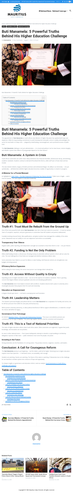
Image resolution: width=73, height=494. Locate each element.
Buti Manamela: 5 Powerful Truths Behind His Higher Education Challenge (25, 100)
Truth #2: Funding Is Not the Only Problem (20, 108)
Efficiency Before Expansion (19, 110)
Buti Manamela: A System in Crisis (18, 102)
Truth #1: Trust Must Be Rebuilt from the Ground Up (22, 105)
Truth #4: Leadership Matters (17, 115)
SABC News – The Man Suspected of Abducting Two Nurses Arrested (31, 176)
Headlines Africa (12, 26)
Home (3, 23)
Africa (4, 26)
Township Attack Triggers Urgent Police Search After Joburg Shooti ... (13, 476)
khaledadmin (7, 40)
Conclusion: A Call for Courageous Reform (20, 121)
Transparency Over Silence (19, 107)
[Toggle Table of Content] (43, 97)
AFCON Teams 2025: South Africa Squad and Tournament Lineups (36, 475)
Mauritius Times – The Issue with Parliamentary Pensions (25, 317)
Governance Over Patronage (20, 116)
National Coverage (59, 11)
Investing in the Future (19, 120)
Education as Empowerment (20, 113)
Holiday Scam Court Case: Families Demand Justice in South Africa (60, 476)
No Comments (18, 40)
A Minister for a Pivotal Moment (20, 103)
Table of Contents (14, 123)
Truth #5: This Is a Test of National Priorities (20, 118)
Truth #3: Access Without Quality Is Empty (20, 112)
